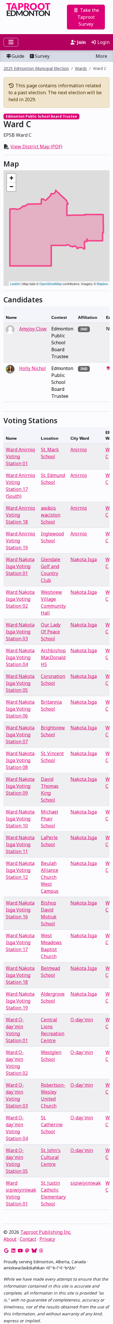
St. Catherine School (52, 1124)
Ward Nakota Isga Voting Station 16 (20, 910)
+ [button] (11, 178)
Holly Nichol (32, 368)
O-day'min (81, 1019)
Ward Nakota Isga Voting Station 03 (20, 632)
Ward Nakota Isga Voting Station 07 (20, 734)
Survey (42, 56)
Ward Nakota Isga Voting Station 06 (20, 709)
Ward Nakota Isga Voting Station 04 (20, 657)
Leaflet (15, 283)
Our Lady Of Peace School (51, 632)
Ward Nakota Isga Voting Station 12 (20, 870)
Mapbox (102, 283)
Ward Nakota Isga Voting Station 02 (20, 599)
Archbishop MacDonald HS (53, 657)
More (101, 56)
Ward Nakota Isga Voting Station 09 (20, 786)
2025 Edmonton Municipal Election (36, 68)
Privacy (47, 1239)
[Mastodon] (27, 1250)
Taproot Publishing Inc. (45, 1232)
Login (103, 42)
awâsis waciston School (50, 515)
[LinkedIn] (13, 1250)
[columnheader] (26, 314)
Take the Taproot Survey (88, 17)
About (10, 1239)
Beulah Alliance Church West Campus (50, 877)
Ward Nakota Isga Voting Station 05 (20, 683)
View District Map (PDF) (36, 146)
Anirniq (78, 449)
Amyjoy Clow (33, 329)
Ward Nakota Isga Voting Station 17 (20, 942)
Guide (18, 56)
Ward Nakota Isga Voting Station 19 (20, 1001)
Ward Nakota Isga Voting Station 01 (20, 566)
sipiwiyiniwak (85, 1183)
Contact (28, 1239)
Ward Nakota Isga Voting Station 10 (20, 819)
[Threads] (41, 1250)
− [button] (11, 186)
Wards (81, 68)
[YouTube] (20, 1250)
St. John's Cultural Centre (51, 1157)
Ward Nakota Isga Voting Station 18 (20, 975)
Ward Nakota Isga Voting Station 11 (20, 844)
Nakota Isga (83, 559)
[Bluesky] (34, 1250)
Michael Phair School (49, 819)
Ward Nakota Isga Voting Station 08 (20, 760)
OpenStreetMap (50, 283)
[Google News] (6, 1250)
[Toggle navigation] (10, 42)
